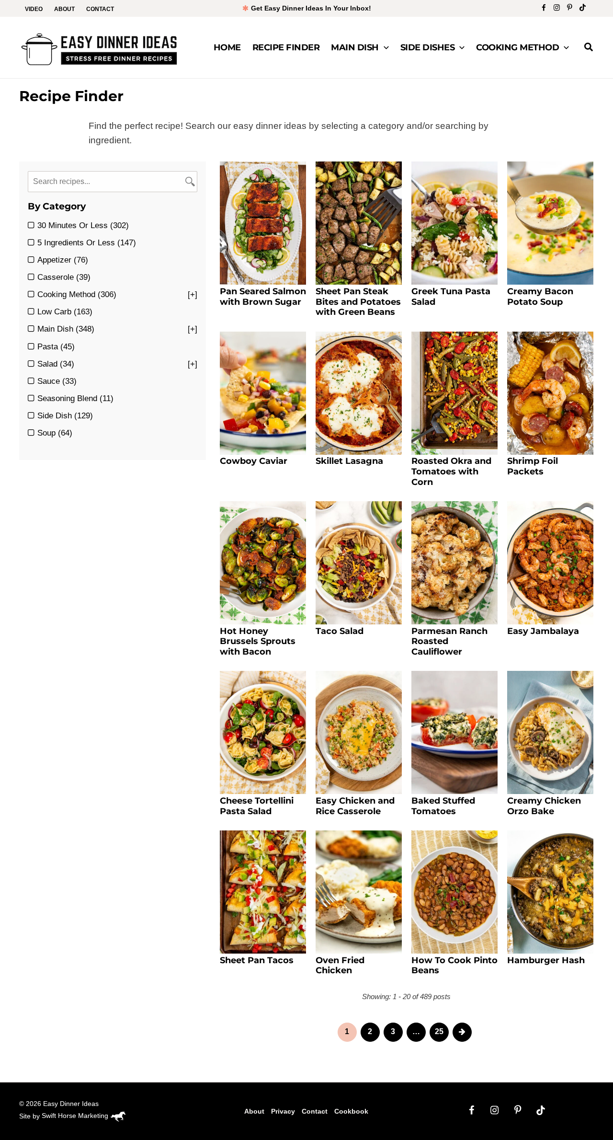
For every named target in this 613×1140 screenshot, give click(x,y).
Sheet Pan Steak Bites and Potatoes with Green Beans (358, 301)
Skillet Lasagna (349, 461)
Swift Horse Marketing (76, 1115)
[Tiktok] (582, 7)
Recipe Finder (286, 47)
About (64, 9)
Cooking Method (517, 47)
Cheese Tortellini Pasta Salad (257, 806)
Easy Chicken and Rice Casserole (355, 806)
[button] (384, 47)
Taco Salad (339, 631)
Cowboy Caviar (253, 461)
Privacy (283, 1111)
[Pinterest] (569, 7)
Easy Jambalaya (543, 631)
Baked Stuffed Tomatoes (443, 806)
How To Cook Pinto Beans (454, 965)
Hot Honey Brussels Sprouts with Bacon (257, 641)
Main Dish (355, 47)
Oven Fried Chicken (340, 965)
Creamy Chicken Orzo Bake (544, 806)
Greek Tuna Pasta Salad (450, 296)
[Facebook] (543, 7)
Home (227, 47)
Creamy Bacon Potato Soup (540, 296)
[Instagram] (556, 7)
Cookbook (351, 1111)
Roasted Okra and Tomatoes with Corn (451, 471)
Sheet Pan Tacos (257, 960)
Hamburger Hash (546, 960)
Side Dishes (427, 47)
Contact (100, 9)
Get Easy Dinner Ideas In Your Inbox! (310, 8)
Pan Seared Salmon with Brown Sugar (263, 296)
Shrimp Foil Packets (532, 466)
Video (34, 9)
